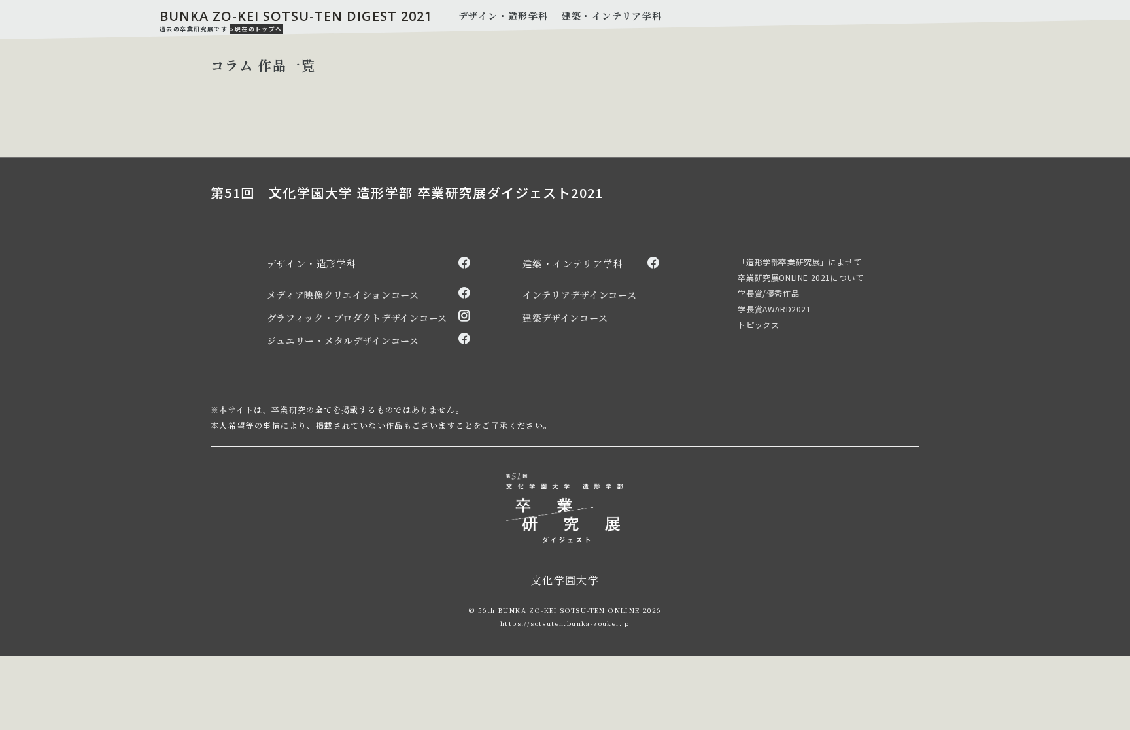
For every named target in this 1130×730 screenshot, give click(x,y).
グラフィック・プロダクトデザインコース (357, 317)
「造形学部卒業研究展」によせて (799, 261)
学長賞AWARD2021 (774, 308)
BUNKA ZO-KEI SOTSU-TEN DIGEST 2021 (296, 16)
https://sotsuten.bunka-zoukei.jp (565, 623)
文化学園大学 (565, 580)
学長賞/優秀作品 (768, 293)
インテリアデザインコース (579, 294)
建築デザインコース (565, 317)
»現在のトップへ (256, 29)
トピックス (758, 324)
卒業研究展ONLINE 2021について (800, 277)
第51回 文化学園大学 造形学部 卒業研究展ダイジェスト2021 (407, 193)
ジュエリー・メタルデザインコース (343, 340)
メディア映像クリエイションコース (343, 294)
